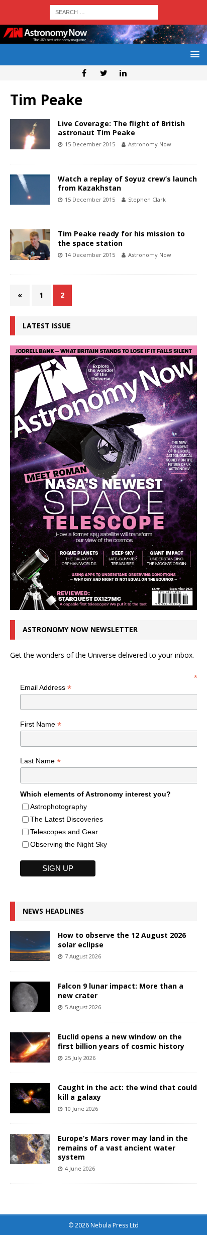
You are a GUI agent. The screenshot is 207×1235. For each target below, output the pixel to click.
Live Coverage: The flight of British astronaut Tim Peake (121, 128)
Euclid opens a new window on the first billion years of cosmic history (121, 1041)
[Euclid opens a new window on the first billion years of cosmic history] (30, 1047)
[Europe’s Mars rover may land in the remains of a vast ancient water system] (30, 1149)
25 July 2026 (80, 1058)
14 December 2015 (90, 254)
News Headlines (53, 911)
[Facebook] (84, 72)
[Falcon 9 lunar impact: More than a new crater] (30, 997)
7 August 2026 (83, 956)
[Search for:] (104, 11)
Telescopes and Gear (64, 832)
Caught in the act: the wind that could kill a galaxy (127, 1092)
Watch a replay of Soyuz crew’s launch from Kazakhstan (127, 183)
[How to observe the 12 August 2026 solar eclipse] (30, 946)
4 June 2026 (80, 1168)
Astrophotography (58, 807)
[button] (193, 54)
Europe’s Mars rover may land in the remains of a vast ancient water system (123, 1147)
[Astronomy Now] (103, 38)
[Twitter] (104, 72)
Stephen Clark (147, 199)
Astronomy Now (149, 144)
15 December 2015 (90, 144)
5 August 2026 (83, 1007)
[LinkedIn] (123, 72)
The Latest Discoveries (66, 819)
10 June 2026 (81, 1108)
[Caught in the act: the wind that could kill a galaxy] (30, 1098)
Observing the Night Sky (68, 844)
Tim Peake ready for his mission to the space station (121, 238)
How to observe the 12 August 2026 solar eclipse (122, 939)
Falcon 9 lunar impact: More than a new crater (120, 990)
